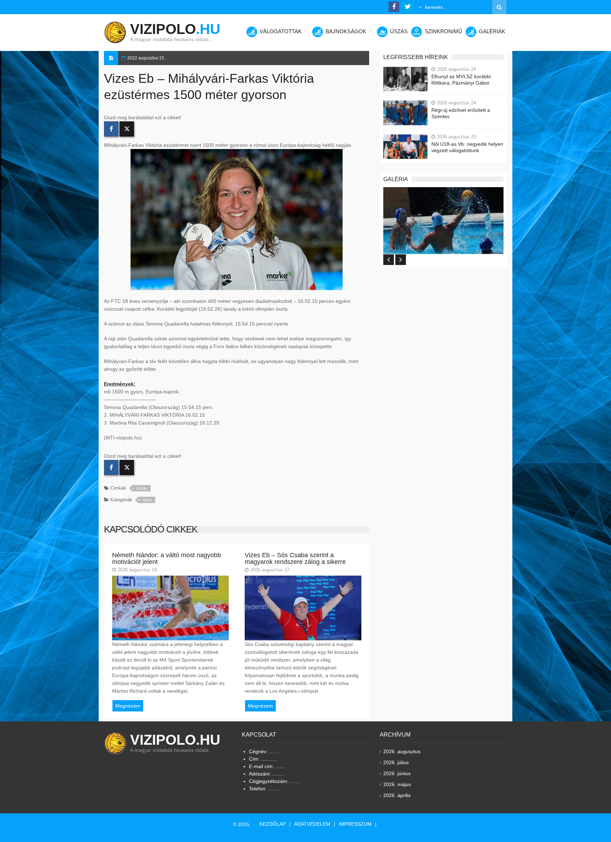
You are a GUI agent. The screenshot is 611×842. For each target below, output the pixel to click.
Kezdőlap (273, 824)
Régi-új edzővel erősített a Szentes (460, 113)
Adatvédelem (312, 824)
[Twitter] (127, 129)
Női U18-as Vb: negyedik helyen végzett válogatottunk (467, 147)
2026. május (397, 784)
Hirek (147, 500)
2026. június (397, 773)
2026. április (397, 795)
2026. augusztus (401, 751)
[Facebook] (111, 129)
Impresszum (355, 824)
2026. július (396, 762)
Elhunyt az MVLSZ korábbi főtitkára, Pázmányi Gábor (461, 80)
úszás (141, 488)
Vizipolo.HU (175, 740)
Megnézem (127, 706)
